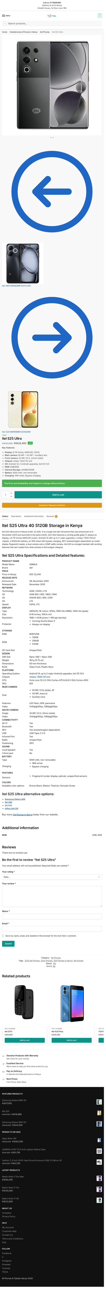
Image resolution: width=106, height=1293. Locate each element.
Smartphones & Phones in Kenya (23, 32)
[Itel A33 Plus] (72, 1003)
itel (54, 966)
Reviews (52, 516)
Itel (54, 963)
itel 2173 (8, 1031)
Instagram (7, 1261)
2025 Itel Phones (32, 961)
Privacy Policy (8, 1216)
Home (4, 32)
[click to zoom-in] (52, 85)
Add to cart (58, 494)
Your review (9, 883)
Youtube (6, 1268)
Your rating (8, 871)
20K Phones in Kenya (63, 961)
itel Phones (44, 32)
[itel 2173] (25, 1003)
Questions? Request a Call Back (52, 505)
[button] (99, 16)
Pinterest (6, 1264)
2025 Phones (46, 961)
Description (16, 516)
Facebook (6, 1253)
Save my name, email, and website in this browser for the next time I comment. (40, 936)
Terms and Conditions (12, 1238)
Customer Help (9, 1231)
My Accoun (7, 1227)
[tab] (5, 516)
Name (6, 911)
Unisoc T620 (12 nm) (39, 677)
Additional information (34, 516)
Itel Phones (78, 961)
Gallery (5, 516)
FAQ (4, 1242)
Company (6, 1213)
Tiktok (5, 1272)
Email (5, 923)
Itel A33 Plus (57, 1031)
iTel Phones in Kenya (22, 814)
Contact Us (7, 1235)
